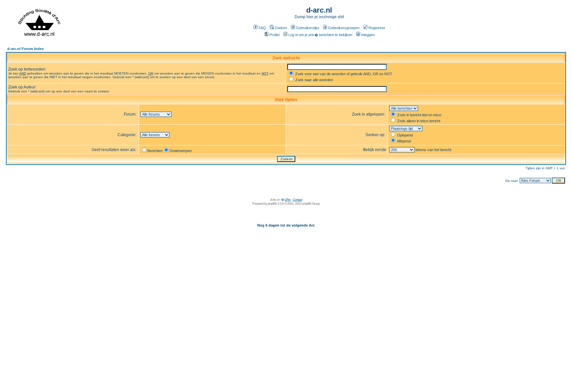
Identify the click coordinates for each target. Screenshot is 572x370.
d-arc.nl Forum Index (25, 49)
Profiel (274, 35)
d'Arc (288, 199)
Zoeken (281, 28)
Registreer (376, 28)
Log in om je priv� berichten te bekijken (320, 35)
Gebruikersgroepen (343, 28)
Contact (297, 199)
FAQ (262, 28)
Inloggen (368, 35)
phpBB (272, 203)
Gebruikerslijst (307, 28)
